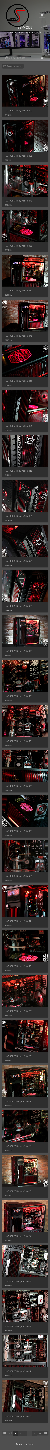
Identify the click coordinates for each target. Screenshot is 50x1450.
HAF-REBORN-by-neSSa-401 (18, 516)
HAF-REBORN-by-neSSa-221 (18, 1326)
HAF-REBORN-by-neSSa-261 (18, 1146)
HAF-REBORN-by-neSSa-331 (18, 831)
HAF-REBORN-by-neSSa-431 (18, 381)
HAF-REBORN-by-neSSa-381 (18, 606)
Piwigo (31, 1444)
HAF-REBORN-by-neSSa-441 (18, 336)
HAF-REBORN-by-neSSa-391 (18, 561)
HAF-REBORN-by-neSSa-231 (18, 1281)
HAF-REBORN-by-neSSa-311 (18, 921)
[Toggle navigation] (42, 15)
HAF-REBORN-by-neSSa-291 (18, 1011)
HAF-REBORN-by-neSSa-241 (18, 1236)
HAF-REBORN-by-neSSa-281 (18, 1056)
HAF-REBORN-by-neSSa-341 (18, 786)
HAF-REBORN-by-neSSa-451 (18, 290)
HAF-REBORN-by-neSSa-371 (18, 651)
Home (6, 58)
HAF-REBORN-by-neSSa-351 (18, 741)
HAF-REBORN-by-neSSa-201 (18, 1416)
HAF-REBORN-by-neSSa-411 (18, 470)
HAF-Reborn (18, 58)
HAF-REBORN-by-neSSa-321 (18, 876)
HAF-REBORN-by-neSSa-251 (18, 1191)
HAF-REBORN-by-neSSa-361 (18, 696)
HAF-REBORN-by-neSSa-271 (18, 1101)
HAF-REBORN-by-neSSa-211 (18, 1371)
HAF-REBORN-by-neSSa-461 (18, 245)
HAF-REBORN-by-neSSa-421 (18, 426)
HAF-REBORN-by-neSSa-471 (18, 200)
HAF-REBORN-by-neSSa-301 (18, 966)
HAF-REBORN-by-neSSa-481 (18, 155)
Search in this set (14, 66)
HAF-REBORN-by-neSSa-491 (18, 110)
